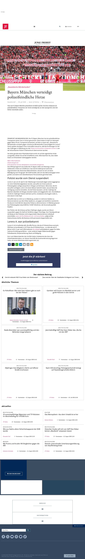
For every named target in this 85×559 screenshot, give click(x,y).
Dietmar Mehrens (49, 420)
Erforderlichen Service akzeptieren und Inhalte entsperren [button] (25, 165)
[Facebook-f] (3, 536)
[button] (34, 26)
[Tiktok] (25, 536)
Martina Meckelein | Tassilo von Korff (19, 320)
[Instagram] (16, 536)
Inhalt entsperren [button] (12, 163)
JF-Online (51, 320)
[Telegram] (20, 536)
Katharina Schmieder (8, 451)
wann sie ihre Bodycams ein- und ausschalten (30, 216)
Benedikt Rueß (51, 359)
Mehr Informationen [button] (13, 161)
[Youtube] (12, 536)
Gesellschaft (11, 102)
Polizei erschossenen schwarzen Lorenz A (44, 148)
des (36, 229)
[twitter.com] (7, 536)
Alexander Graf (6, 436)
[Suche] (28, 530)
